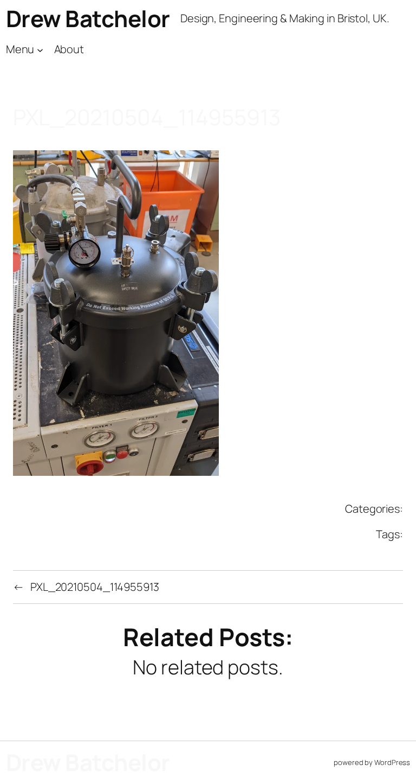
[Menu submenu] (40, 49)
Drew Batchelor (88, 18)
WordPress (392, 762)
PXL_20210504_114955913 (94, 586)
